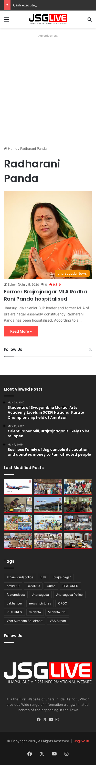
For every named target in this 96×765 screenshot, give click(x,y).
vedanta (35, 612)
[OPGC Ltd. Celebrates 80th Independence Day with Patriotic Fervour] (18, 523)
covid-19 (13, 586)
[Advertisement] (48, 87)
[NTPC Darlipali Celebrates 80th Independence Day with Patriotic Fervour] (48, 523)
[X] (45, 720)
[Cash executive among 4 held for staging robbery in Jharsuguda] (78, 487)
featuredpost (16, 595)
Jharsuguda (40, 595)
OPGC (62, 603)
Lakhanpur (14, 603)
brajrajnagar (62, 577)
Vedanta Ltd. (57, 612)
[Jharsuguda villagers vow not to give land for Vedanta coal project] (78, 505)
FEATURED (70, 586)
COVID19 (33, 586)
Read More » (21, 331)
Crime (51, 586)
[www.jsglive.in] (48, 19)
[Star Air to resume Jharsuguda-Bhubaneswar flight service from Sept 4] (18, 487)
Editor (12, 284)
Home (12, 148)
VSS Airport (58, 621)
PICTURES (14, 612)
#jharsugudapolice (20, 577)
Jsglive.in (81, 741)
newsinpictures (40, 603)
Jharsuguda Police (69, 595)
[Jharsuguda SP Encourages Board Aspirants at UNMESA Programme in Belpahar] (18, 541)
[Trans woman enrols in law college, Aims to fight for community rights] (18, 505)
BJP (43, 577)
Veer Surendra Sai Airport (24, 621)
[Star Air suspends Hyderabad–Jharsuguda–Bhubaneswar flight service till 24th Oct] (48, 505)
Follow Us (13, 349)
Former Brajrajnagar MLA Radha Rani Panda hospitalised (45, 295)
